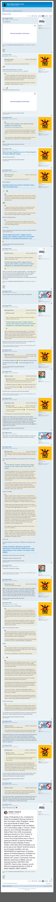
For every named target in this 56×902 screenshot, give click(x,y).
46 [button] (49, 16)
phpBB (23, 888)
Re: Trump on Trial (8, 18)
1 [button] (36, 16)
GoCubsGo (8, 59)
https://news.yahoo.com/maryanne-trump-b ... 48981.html (15, 71)
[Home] (4, 4)
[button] (32, 16)
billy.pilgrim (8, 354)
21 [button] (40, 16)
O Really (7, 451)
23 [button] (44, 16)
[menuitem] (4, 9)
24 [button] (46, 16)
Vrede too (8, 253)
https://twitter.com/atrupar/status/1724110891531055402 (17, 63)
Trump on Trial (6, 14)
